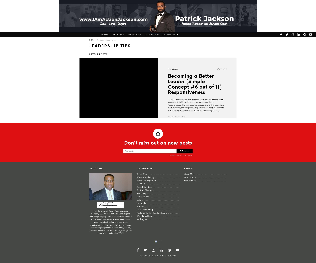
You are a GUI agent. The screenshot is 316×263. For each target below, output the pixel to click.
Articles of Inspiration (146, 180)
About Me (188, 174)
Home (104, 34)
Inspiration (152, 34)
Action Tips (142, 174)
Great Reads (143, 197)
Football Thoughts (145, 190)
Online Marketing (145, 210)
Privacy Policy (190, 180)
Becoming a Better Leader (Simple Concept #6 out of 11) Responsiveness (195, 84)
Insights (140, 200)
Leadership (118, 34)
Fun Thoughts (143, 193)
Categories (170, 34)
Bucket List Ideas (144, 187)
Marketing (134, 34)
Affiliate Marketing (145, 177)
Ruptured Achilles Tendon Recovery (153, 213)
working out (142, 219)
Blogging (141, 184)
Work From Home (145, 216)
